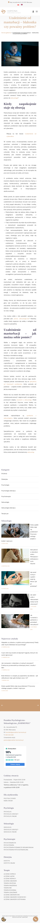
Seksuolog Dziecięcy (11, 829)
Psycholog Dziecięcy (11, 814)
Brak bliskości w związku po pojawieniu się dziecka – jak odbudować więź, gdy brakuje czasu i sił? (19, 677)
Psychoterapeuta (10, 843)
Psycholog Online (10, 816)
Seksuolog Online (10, 832)
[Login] (33, 11)
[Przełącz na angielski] (22, 4)
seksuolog (31, 452)
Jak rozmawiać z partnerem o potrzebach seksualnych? (34, 620)
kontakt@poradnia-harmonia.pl (16, 732)
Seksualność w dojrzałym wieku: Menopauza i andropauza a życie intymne (34, 556)
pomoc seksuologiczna (21, 318)
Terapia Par (8, 888)
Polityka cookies (10, 798)
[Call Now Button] (35, 919)
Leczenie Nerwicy (10, 878)
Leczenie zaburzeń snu (12, 895)
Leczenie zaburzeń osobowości (15, 897)
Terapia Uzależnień (10, 892)
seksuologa (14, 98)
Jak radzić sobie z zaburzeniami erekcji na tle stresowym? (34, 599)
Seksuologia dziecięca (8, 508)
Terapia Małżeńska (10, 885)
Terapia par (5, 513)
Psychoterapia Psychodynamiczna (16, 850)
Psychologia (5, 485)
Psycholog (7, 811)
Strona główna (6, 32)
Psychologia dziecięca (8, 491)
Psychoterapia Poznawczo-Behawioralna (18, 847)
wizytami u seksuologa (24, 400)
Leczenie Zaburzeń (10, 881)
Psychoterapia (6, 496)
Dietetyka (4, 479)
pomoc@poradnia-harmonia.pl (13, 740)
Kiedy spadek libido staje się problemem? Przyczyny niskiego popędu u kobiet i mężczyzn (18, 687)
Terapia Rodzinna (10, 890)
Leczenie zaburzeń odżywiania (14, 899)
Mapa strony (8, 801)
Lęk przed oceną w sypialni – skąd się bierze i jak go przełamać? (33, 579)
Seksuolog (7, 827)
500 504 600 (9, 735)
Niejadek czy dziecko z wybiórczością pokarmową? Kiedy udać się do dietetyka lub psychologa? (19, 643)
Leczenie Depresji (10, 874)
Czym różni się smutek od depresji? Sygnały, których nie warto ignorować (19, 654)
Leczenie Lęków (9, 876)
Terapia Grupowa (10, 883)
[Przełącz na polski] (18, 4)
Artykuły (4, 473)
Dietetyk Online (9, 863)
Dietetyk (7, 861)
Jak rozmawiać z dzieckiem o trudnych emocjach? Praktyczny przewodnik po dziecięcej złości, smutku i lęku (18, 665)
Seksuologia (5, 502)
